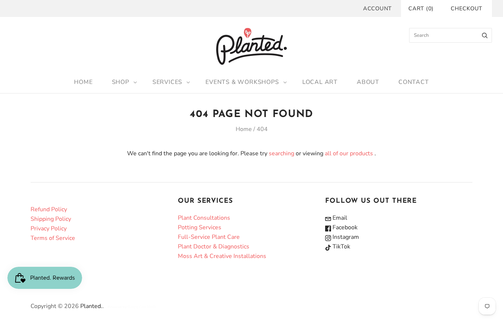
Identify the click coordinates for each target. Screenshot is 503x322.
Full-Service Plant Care (209, 237)
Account (377, 8)
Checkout (466, 8)
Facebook (344, 227)
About (368, 82)
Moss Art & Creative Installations (222, 256)
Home (83, 82)
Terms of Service (53, 238)
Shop (120, 82)
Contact (413, 82)
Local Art (320, 82)
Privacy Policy (49, 228)
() (421, 8)
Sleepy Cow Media (141, 307)
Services (167, 82)
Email (339, 218)
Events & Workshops (242, 82)
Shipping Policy (51, 219)
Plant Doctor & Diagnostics (213, 247)
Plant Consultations (204, 218)
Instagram (345, 237)
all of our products (349, 153)
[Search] (485, 35)
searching (281, 153)
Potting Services (199, 227)
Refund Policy (49, 209)
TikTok (340, 247)
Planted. (91, 306)
